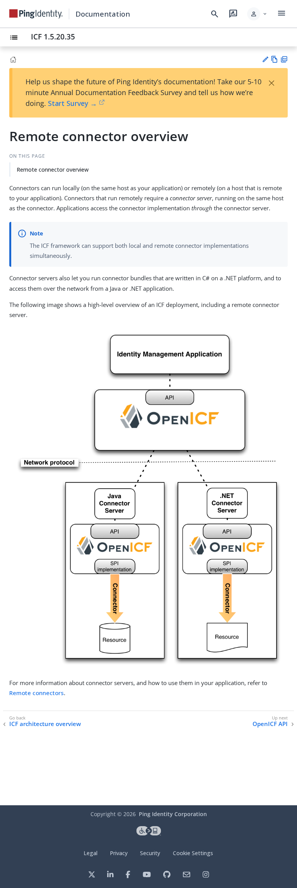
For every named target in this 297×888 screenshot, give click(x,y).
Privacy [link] (119, 853)
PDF (284, 59)
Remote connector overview (53, 169)
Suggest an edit (265, 59)
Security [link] (150, 853)
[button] (257, 14)
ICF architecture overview (45, 724)
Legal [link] (90, 853)
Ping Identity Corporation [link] (173, 814)
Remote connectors (36, 693)
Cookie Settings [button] (193, 853)
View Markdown (274, 59)
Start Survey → (72, 103)
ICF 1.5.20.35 (53, 36)
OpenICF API (270, 724)
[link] (36, 14)
